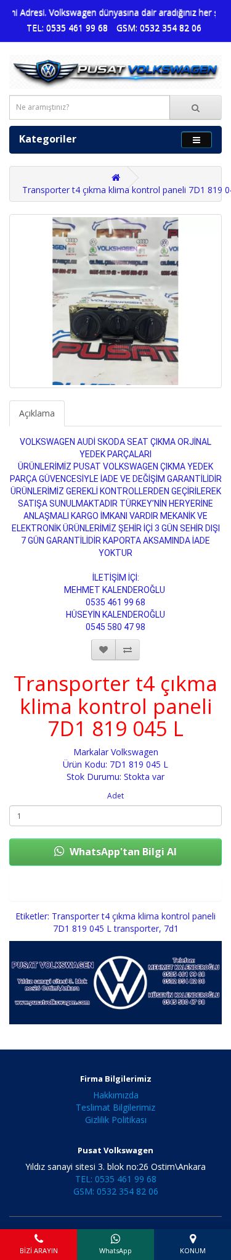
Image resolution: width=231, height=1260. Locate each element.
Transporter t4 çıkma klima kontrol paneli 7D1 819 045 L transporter (134, 922)
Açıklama (37, 413)
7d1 (171, 928)
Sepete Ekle (116, 888)
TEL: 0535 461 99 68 (67, 27)
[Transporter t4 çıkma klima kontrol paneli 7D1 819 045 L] (115, 301)
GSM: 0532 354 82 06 (158, 27)
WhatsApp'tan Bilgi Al (122, 851)
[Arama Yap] (195, 107)
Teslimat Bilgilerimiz (115, 1107)
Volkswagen (134, 752)
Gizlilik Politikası (116, 1119)
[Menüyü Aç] (196, 139)
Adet (115, 795)
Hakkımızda (116, 1095)
